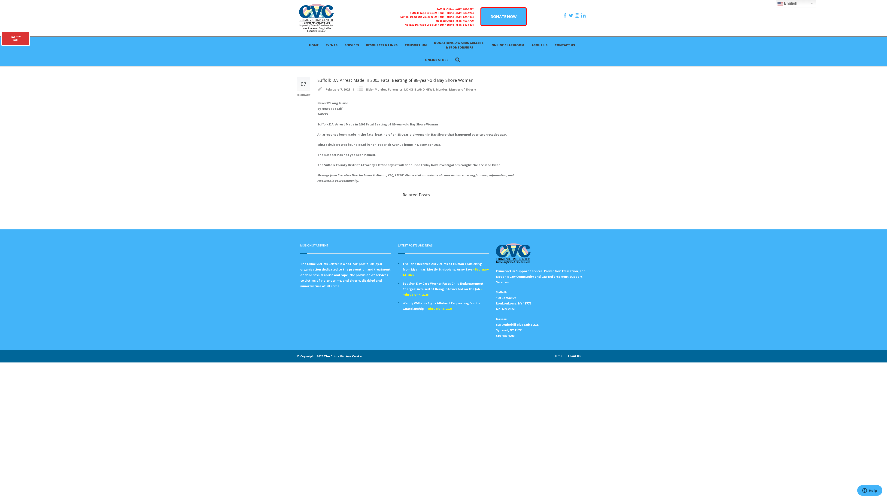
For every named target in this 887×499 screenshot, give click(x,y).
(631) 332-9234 (465, 13)
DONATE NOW (503, 16)
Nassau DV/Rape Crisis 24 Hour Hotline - (430, 24)
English (790, 3)
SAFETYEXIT (15, 38)
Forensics (395, 89)
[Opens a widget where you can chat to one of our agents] (869, 491)
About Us (539, 45)
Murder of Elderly (462, 89)
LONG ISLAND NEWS (419, 89)
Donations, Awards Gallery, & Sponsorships (459, 45)
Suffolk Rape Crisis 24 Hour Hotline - (433, 13)
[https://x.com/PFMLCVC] (571, 15)
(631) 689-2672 (465, 9)
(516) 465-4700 (465, 20)
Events (331, 45)
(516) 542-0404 (465, 24)
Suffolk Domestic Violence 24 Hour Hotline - (428, 16)
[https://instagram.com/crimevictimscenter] (577, 15)
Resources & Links (382, 45)
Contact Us (565, 45)
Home (314, 45)
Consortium (416, 45)
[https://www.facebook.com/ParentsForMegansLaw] (566, 15)
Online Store (436, 60)
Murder (441, 89)
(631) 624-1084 (465, 16)
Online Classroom (508, 45)
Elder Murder (376, 89)
